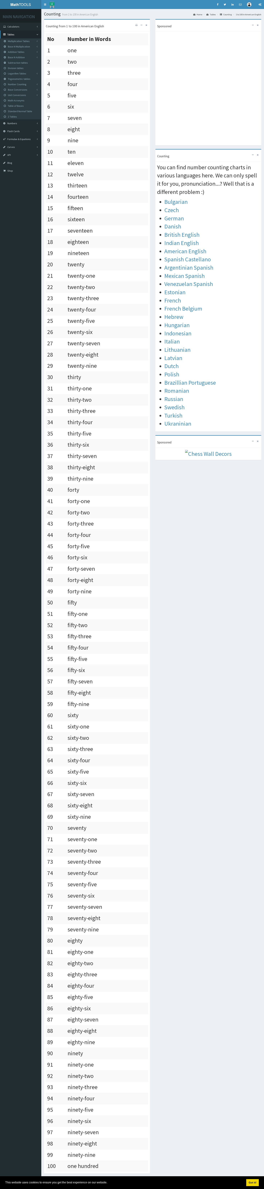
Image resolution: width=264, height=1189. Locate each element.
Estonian (175, 292)
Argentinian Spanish (188, 267)
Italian (172, 341)
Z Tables (12, 116)
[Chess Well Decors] (208, 453)
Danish (172, 226)
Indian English (181, 243)
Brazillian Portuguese (190, 382)
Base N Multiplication (18, 46)
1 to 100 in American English (248, 14)
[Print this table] (136, 25)
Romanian (176, 390)
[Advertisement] (208, 87)
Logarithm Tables (16, 73)
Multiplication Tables (18, 41)
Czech (171, 210)
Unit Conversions (16, 95)
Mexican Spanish (184, 276)
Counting (227, 14)
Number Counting (16, 84)
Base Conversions (17, 89)
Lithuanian (177, 349)
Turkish (173, 415)
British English (182, 234)
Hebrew (173, 316)
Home (199, 14)
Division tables (15, 68)
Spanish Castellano (187, 259)
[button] (45, 4)
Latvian (173, 358)
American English (185, 251)
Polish (171, 374)
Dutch (171, 366)
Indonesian (177, 333)
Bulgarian (176, 201)
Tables (212, 14)
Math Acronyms (15, 100)
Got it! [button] (252, 1182)
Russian (173, 399)
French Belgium (183, 308)
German (174, 218)
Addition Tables (15, 52)
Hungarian (177, 325)
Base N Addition (16, 57)
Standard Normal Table (19, 111)
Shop (10, 170)
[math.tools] (52, 3)
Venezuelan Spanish (188, 284)
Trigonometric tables (18, 79)
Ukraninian (177, 423)
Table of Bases (15, 105)
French (172, 300)
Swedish (174, 407)
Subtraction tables (17, 62)
